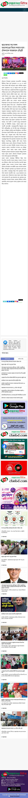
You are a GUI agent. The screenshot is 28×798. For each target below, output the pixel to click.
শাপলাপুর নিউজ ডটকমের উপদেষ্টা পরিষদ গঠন (11, 361)
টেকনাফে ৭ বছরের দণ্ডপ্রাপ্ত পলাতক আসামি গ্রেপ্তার (12, 397)
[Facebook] (9, 73)
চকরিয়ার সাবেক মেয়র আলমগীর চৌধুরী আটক (11, 380)
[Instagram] (17, 73)
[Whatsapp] (5, 75)
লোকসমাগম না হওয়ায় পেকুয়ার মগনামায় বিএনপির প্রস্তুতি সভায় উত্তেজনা (12, 643)
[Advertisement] (14, 27)
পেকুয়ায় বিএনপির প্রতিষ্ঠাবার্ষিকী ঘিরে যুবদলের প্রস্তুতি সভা (14, 377)
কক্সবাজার (4, 536)
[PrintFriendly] (5, 73)
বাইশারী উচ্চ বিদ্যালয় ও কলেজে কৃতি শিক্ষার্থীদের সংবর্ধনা (14, 395)
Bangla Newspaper (15, 796)
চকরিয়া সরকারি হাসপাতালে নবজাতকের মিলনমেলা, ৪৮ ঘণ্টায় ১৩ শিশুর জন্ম (13, 700)
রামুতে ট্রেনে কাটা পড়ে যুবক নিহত (9, 364)
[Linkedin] (13, 73)
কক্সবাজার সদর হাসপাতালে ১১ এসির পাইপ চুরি (12, 387)
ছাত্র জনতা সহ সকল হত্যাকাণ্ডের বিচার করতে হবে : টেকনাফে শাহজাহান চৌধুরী (13, 48)
